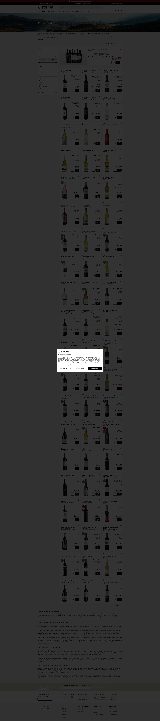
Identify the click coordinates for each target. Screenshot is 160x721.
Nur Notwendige (80, 368)
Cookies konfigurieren (65, 368)
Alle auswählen (94, 368)
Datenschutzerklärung (66, 363)
